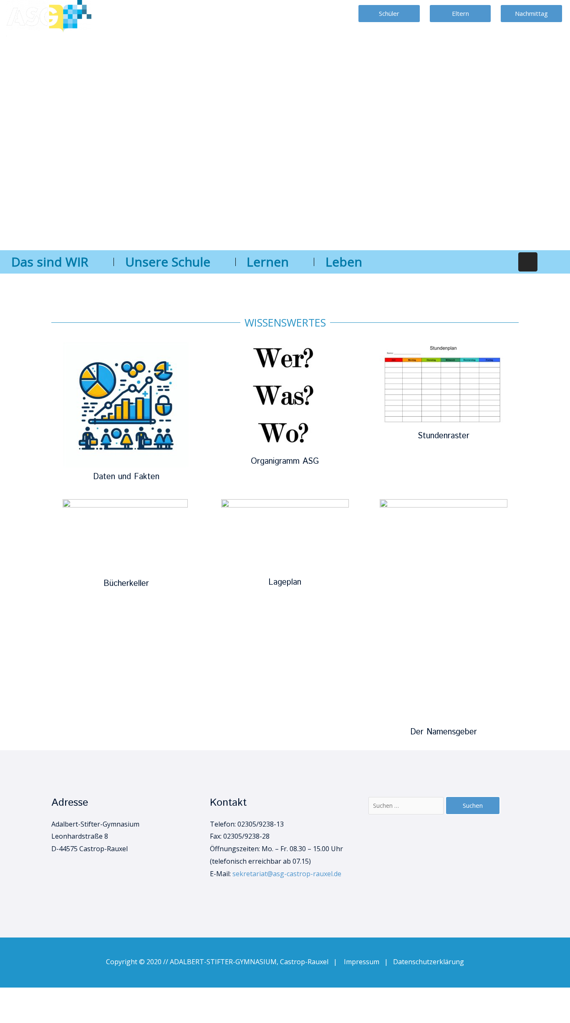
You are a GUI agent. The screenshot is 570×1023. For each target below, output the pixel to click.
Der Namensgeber (443, 732)
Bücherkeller (126, 584)
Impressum (364, 961)
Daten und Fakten (126, 477)
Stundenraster (443, 436)
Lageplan (284, 582)
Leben (343, 261)
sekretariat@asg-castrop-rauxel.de (286, 873)
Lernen (268, 261)
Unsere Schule (167, 261)
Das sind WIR (49, 261)
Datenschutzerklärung (428, 961)
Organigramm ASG (285, 461)
